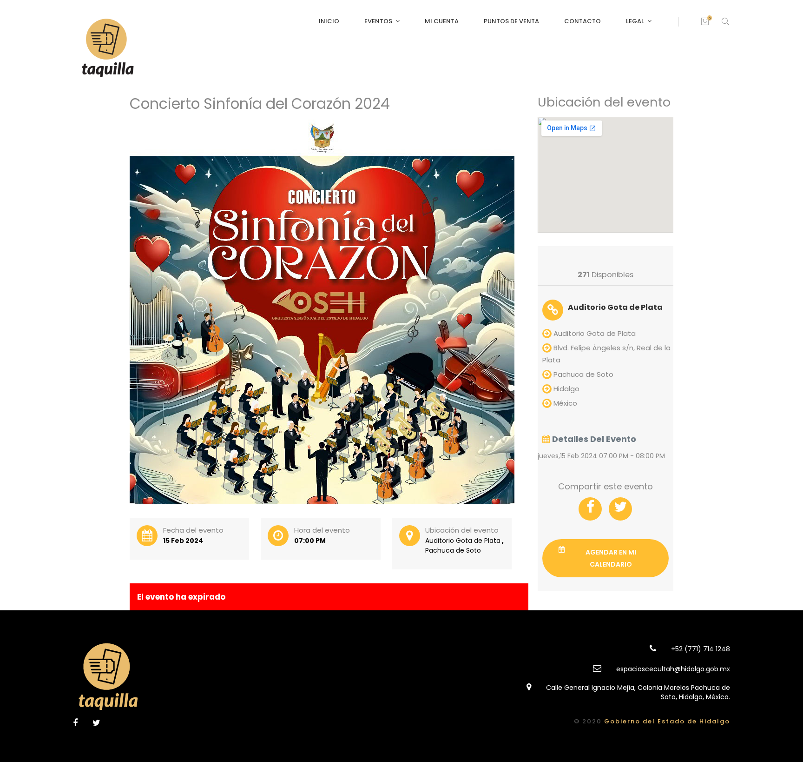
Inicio (329, 21)
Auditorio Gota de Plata (615, 307)
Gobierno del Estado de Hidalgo (667, 721)
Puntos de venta (511, 21)
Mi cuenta (442, 21)
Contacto (582, 21)
